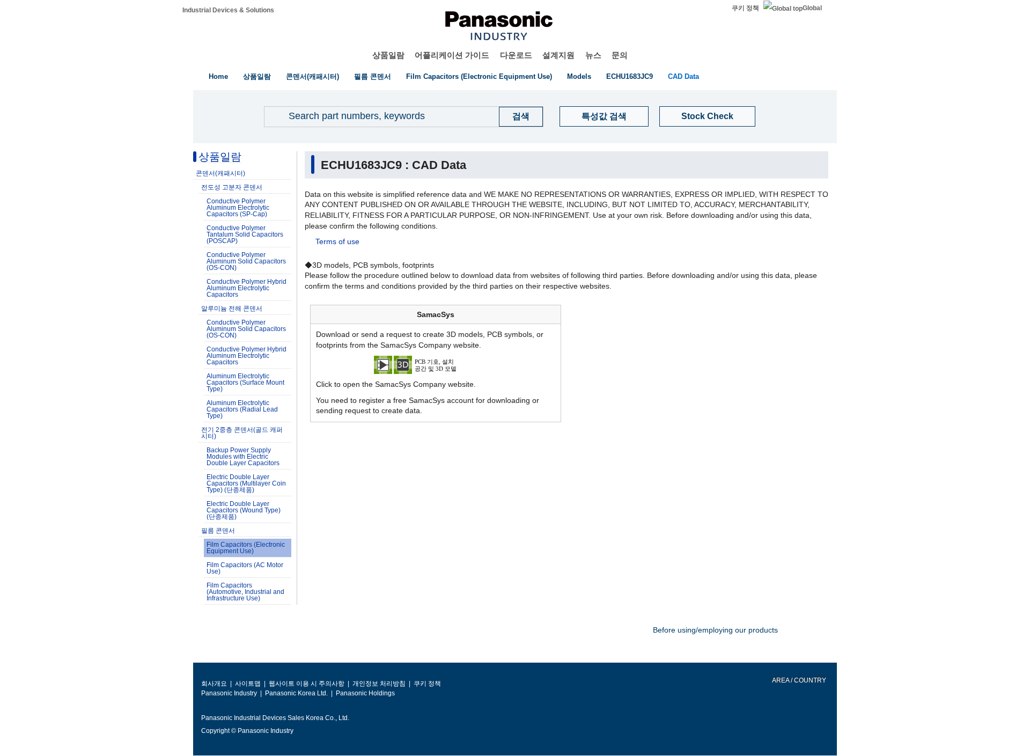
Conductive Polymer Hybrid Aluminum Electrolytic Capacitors (246, 288)
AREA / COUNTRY (798, 680)
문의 (620, 55)
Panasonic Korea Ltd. (296, 693)
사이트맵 (248, 683)
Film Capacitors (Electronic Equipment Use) (479, 76)
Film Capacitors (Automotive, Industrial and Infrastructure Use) (245, 592)
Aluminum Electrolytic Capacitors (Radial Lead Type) (242, 409)
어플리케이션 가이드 (452, 55)
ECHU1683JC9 (629, 76)
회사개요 (214, 683)
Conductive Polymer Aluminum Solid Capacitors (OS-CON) (246, 261)
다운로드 (516, 55)
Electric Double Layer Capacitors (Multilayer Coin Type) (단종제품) (246, 483)
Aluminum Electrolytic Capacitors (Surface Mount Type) (245, 382)
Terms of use (337, 241)
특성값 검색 (604, 116)
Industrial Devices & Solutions (228, 10)
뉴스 (593, 55)
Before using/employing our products (715, 630)
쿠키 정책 (745, 8)
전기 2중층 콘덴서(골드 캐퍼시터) (242, 433)
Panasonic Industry (229, 693)
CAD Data (683, 76)
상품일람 (388, 55)
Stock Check (707, 116)
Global (812, 8)
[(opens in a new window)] (435, 364)
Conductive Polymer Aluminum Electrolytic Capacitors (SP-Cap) (238, 207)
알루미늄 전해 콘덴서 (231, 308)
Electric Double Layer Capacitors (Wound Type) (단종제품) (244, 510)
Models (579, 76)
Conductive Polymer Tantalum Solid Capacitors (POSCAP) (245, 234)
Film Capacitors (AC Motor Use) (245, 568)
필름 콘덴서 (372, 76)
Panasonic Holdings (365, 693)
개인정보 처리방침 (379, 683)
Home (218, 76)
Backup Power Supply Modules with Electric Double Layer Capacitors (243, 456)
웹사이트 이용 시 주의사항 (306, 683)
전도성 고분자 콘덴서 (231, 187)
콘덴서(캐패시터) (312, 76)
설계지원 (558, 55)
